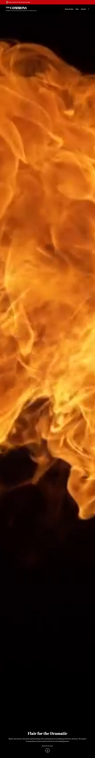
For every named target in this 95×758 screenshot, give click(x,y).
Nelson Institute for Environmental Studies (19, 2)
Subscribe (83, 9)
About (77, 9)
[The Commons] (16, 8)
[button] (88, 9)
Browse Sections (69, 9)
